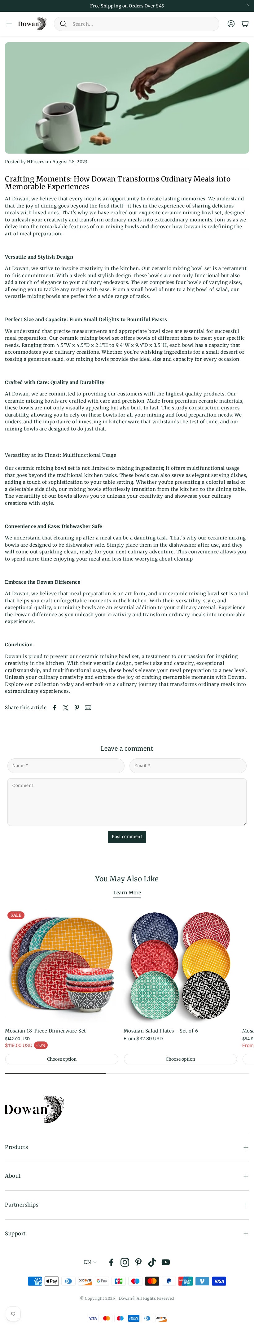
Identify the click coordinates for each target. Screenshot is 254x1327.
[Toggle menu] (9, 24)
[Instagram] (124, 1262)
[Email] (88, 708)
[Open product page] (180, 966)
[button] (136, 24)
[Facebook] (111, 1262)
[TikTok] (152, 1262)
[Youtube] (165, 1262)
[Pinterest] (138, 1262)
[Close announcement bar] (247, 4)
